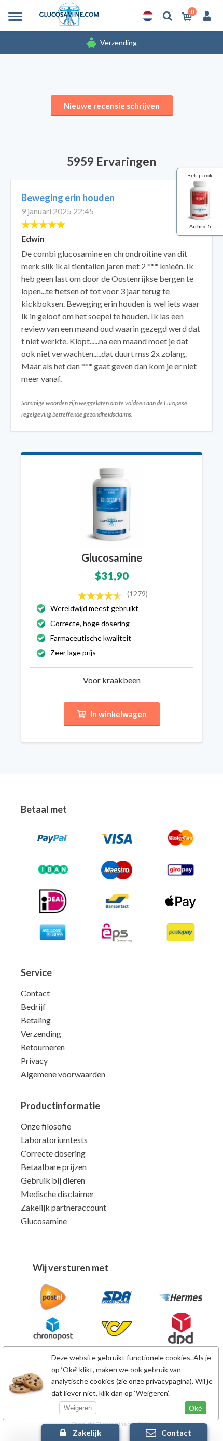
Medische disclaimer (57, 1194)
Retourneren (43, 1047)
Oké (195, 1408)
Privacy (34, 1061)
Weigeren (78, 1408)
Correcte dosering (53, 1153)
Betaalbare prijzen (54, 1167)
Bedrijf (33, 1006)
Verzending (118, 42)
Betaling (36, 1020)
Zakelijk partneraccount (63, 1207)
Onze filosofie (46, 1126)
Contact (35, 993)
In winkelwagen (118, 714)
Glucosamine (44, 1221)
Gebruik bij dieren (53, 1180)
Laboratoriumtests (54, 1140)
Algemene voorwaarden (63, 1074)
